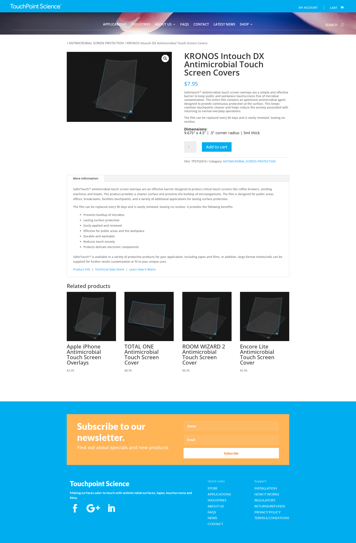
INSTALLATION (265, 488)
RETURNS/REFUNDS (269, 506)
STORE (213, 488)
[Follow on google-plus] (93, 508)
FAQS (184, 25)
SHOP (244, 25)
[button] (165, 58)
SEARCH (331, 25)
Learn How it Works (142, 269)
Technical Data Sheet (109, 269)
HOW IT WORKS (266, 494)
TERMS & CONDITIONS (271, 518)
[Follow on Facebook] (75, 508)
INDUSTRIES (140, 25)
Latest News (224, 25)
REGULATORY (264, 500)
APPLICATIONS (115, 25)
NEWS (212, 518)
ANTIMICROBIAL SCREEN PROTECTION (96, 43)
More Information (85, 178)
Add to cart (216, 147)
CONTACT (201, 25)
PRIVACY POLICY (267, 512)
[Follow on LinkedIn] (111, 508)
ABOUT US (163, 25)
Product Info (81, 269)
